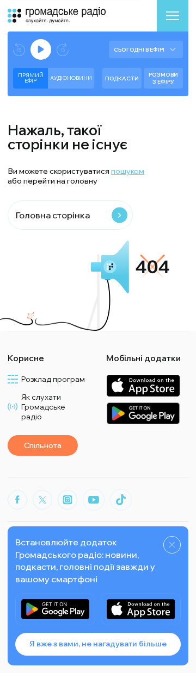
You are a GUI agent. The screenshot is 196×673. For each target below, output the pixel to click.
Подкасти (122, 78)
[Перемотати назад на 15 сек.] (19, 49)
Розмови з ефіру (163, 78)
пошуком (127, 171)
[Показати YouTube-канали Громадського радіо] (94, 500)
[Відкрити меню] (172, 16)
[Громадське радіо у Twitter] (42, 500)
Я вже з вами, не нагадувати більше (98, 644)
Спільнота (43, 445)
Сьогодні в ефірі (139, 49)
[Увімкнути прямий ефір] (40, 49)
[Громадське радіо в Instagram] (67, 500)
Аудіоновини (71, 77)
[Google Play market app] (55, 609)
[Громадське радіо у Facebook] (17, 500)
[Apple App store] (141, 609)
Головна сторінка (53, 215)
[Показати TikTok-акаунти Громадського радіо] (121, 500)
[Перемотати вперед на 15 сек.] (63, 49)
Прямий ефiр (31, 78)
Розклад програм (53, 379)
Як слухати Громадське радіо (43, 407)
